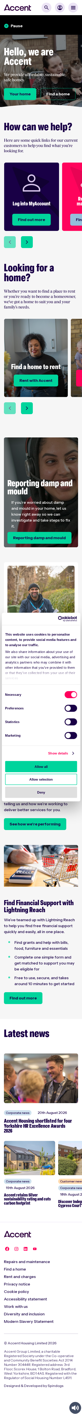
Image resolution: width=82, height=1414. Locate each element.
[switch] (71, 708)
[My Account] (60, 8)
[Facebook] (7, 1249)
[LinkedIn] (25, 1249)
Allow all (41, 766)
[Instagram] (16, 1249)
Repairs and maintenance (27, 1261)
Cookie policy (16, 1291)
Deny (41, 792)
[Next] (27, 242)
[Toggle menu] (73, 8)
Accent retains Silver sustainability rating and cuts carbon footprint (27, 1199)
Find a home (15, 1269)
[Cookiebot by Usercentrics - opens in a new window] (58, 619)
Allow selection (41, 779)
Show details (58, 753)
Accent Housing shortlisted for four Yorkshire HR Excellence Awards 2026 (38, 1126)
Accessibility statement (25, 1299)
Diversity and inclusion (24, 1314)
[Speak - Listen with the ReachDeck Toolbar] (75, 1408)
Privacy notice (17, 1284)
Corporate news (18, 1113)
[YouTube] (34, 1249)
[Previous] (10, 242)
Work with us (16, 1306)
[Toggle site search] (46, 8)
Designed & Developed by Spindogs (33, 1385)
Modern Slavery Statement (29, 1321)
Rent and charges (20, 1276)
